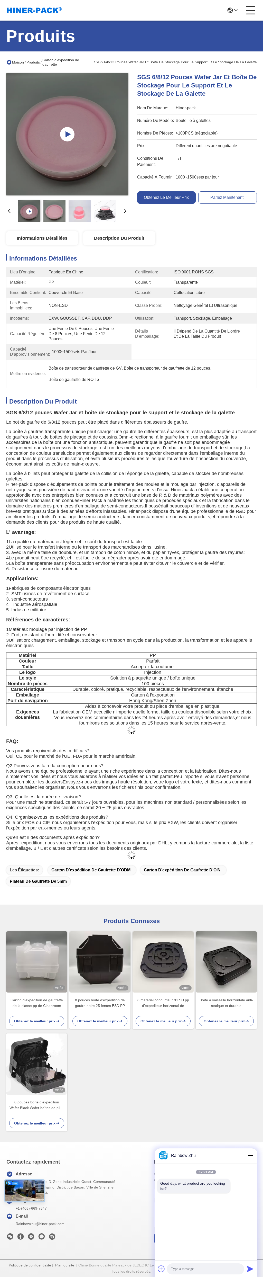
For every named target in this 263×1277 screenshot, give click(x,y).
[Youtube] (31, 1238)
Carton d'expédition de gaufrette (60, 62)
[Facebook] (20, 1238)
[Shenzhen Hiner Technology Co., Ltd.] (34, 10)
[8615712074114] (41, 1238)
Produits (33, 62)
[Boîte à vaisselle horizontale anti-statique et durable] (226, 962)
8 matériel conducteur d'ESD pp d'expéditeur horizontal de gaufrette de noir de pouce (163, 1003)
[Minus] (250, 1156)
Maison (18, 62)
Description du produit (119, 238)
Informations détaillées (42, 238)
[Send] (250, 1268)
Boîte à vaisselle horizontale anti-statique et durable (226, 1003)
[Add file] (161, 1268)
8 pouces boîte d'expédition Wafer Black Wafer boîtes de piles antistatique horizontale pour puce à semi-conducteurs (37, 1105)
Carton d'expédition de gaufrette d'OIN (182, 870)
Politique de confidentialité (30, 1265)
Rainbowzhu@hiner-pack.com (40, 1224)
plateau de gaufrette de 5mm (38, 881)
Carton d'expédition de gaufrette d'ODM (90, 870)
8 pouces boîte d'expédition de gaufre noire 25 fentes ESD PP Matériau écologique (100, 1003)
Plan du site (64, 1265)
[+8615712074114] (52, 1238)
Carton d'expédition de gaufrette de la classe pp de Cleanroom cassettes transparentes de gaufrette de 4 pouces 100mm (37, 1003)
